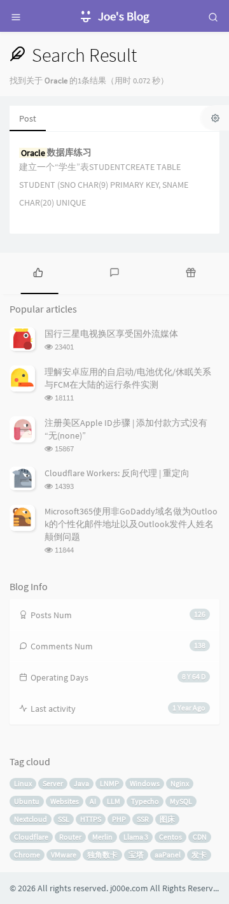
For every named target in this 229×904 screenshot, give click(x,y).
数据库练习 (56, 152)
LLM (113, 801)
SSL (63, 819)
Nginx (179, 783)
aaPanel (168, 854)
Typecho (145, 801)
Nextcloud (30, 819)
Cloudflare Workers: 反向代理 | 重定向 (117, 473)
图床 (167, 819)
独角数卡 (102, 854)
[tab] (38, 272)
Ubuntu (26, 801)
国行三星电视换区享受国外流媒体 (111, 333)
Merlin (102, 837)
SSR (143, 819)
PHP (119, 819)
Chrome (27, 854)
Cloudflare (31, 837)
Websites (64, 801)
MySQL (181, 801)
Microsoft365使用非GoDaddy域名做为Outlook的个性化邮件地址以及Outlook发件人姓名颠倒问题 (131, 523)
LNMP (109, 783)
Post (27, 118)
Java (81, 783)
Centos (170, 837)
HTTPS (90, 819)
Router (70, 837)
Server (53, 783)
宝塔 (136, 854)
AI (93, 801)
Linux (23, 783)
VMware (63, 854)
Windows (145, 783)
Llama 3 (135, 837)
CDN (200, 837)
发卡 (199, 854)
